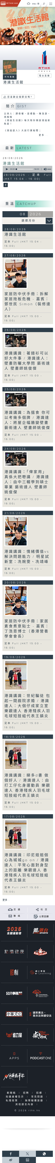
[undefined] (28, 3)
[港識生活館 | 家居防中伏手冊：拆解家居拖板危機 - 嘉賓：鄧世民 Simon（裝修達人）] (16, 273)
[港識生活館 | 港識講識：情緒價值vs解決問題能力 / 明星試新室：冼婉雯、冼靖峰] (16, 531)
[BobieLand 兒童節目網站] (40, 951)
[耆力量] (14, 1035)
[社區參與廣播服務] (40, 993)
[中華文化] (14, 1014)
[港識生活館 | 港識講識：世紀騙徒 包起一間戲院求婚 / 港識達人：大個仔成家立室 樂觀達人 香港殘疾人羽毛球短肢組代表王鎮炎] (16, 675)
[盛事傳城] (40, 1035)
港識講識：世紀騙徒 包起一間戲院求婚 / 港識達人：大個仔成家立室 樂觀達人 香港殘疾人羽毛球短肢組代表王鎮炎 (27, 706)
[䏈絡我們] (10, 916)
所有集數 (10, 77)
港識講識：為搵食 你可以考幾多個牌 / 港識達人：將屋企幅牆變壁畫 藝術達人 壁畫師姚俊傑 (27, 420)
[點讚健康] (14, 951)
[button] (6, 169)
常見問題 (38, 1096)
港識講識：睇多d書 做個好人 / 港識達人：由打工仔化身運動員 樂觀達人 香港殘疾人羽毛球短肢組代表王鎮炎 (27, 785)
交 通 (17, 909)
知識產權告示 (16, 1096)
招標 (40, 1093)
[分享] (37, 909)
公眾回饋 (44, 916)
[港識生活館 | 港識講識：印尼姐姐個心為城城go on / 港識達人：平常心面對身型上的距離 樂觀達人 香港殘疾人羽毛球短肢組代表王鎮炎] (16, 834)
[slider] (24, 169)
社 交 (44, 909)
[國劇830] (14, 972)
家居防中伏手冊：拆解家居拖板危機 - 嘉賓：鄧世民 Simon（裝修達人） (27, 301)
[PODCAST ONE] (40, 1055)
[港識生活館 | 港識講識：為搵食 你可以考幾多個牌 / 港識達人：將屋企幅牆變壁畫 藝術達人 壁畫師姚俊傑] (16, 399)
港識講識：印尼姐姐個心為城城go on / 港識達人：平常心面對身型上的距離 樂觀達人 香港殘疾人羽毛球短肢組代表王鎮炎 (26, 868)
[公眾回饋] (35, 916)
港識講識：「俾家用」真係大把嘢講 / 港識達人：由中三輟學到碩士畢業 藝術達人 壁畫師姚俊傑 (27, 482)
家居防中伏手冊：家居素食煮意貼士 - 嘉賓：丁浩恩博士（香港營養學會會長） (27, 629)
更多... (43, 135)
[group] (44, 169)
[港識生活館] (5, 185)
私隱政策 (12, 1100)
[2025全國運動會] (14, 930)
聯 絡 (17, 916)
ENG (34, 4)
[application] (27, 169)
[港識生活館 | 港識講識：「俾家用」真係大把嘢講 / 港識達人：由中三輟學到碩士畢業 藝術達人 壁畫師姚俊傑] (16, 459)
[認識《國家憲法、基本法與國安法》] (40, 1014)
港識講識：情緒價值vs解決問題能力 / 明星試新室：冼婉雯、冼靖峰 (27, 557)
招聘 (27, 1093)
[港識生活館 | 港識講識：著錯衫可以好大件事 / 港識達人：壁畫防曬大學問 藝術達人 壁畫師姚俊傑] (16, 340)
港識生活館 (14, 164)
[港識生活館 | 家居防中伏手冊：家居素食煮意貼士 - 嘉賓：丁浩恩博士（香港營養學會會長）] (16, 600)
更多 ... (6, 900)
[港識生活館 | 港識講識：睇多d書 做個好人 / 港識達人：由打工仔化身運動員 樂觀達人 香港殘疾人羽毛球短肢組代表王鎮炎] (16, 755)
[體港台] (40, 930)
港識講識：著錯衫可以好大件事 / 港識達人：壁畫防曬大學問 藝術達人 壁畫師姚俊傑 (27, 361)
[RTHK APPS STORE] (14, 1055)
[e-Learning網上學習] (40, 972)
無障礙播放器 (35, 1100)
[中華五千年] (14, 1076)
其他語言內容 (25, 1104)
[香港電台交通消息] (10, 909)
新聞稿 (12, 1093)
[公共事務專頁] (14, 993)
